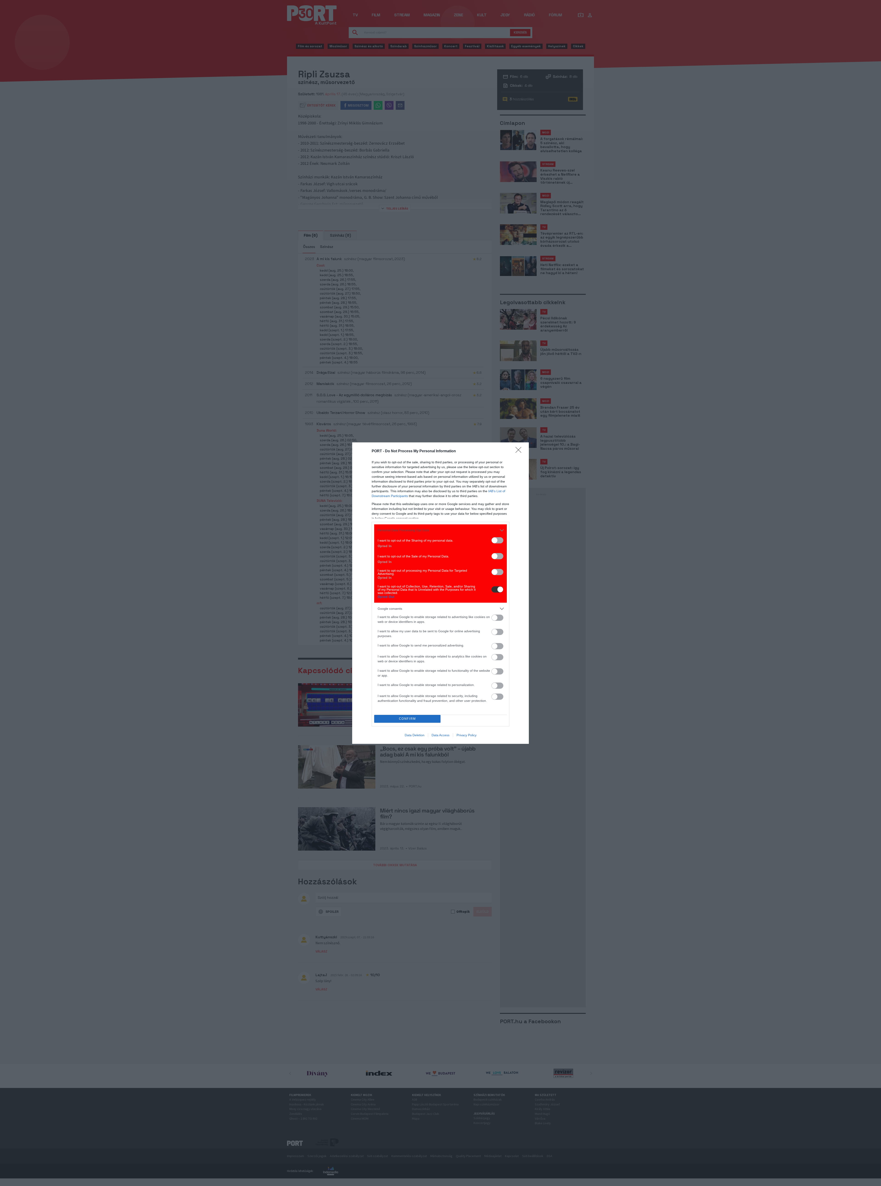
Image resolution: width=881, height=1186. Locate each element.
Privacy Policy (467, 735)
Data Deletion (414, 735)
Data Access (440, 735)
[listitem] (440, 530)
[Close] (520, 451)
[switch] (497, 540)
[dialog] (440, 593)
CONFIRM (407, 718)
